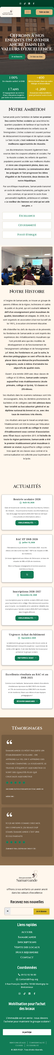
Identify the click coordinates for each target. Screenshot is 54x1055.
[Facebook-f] (34, 3)
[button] (27, 575)
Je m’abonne (41, 911)
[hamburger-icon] (27, 12)
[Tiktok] (25, 3)
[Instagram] (20, 3)
